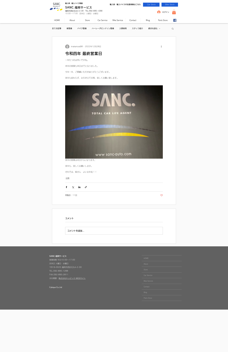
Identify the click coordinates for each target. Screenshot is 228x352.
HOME (146, 258)
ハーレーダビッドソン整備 (103, 28)
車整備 (69, 28)
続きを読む (153, 28)
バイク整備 (82, 28)
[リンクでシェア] (86, 187)
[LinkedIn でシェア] (79, 187)
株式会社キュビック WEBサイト (72, 278)
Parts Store (148, 298)
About (146, 264)
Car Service (148, 275)
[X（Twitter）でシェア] (73, 187)
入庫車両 (123, 28)
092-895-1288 (60, 271)
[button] (174, 12)
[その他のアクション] (161, 46)
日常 (67, 178)
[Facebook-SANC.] (174, 20)
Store (146, 269)
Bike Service (148, 281)
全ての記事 (56, 28)
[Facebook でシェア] (66, 187)
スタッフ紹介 (137, 28)
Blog (145, 292)
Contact (146, 286)
